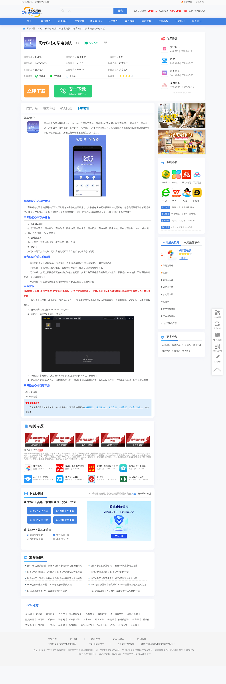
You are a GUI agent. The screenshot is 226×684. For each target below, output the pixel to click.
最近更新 (197, 21)
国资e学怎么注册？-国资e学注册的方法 (110, 572)
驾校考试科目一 (136, 407)
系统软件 (113, 21)
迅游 (192, 207)
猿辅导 (166, 301)
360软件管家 (177, 182)
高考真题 (73, 625)
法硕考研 (123, 407)
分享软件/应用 (144, 493)
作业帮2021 (89, 407)
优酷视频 (192, 214)
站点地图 (141, 639)
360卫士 (166, 182)
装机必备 (163, 21)
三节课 (61, 625)
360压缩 (188, 227)
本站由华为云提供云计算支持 (137, 654)
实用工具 (197, 345)
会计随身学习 (116, 614)
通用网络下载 (36, 538)
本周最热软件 (171, 242)
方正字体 (181, 221)
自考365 (87, 619)
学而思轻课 (185, 250)
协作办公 (186, 351)
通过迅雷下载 (36, 535)
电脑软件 (46, 21)
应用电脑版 (64, 28)
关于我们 (74, 639)
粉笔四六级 (168, 294)
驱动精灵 (186, 182)
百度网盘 (197, 182)
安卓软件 (63, 21)
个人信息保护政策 (125, 644)
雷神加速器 (176, 207)
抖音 (185, 11)
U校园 (134, 625)
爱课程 (146, 619)
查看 (183, 257)
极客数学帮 (132, 614)
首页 (29, 21)
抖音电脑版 (176, 214)
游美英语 (89, 614)
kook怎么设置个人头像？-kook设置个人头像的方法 (115, 591)
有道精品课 (123, 619)
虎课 (112, 625)
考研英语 (29, 625)
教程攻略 (146, 21)
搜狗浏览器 (199, 11)
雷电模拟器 (197, 200)
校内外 (51, 619)
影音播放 (186, 345)
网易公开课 (168, 265)
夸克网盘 (180, 227)
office (173, 227)
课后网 (61, 619)
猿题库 (166, 272)
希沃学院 (113, 407)
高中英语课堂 (75, 614)
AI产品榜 (188, 2)
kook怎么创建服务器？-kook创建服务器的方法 (49, 584)
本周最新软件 (192, 242)
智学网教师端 (169, 309)
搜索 (120, 10)
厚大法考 (123, 625)
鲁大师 (174, 221)
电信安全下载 (40, 511)
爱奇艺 (184, 214)
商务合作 (52, 639)
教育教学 (77, 28)
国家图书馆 (168, 287)
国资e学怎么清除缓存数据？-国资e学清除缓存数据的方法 (54, 565)
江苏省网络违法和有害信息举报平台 (158, 644)
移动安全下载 (40, 520)
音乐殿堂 (50, 614)
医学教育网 (86, 625)
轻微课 (110, 619)
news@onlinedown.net (110, 654)
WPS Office (175, 11)
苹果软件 (79, 21)
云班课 (135, 619)
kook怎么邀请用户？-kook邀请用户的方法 (47, 591)
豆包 (191, 11)
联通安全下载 (66, 520)
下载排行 (180, 21)
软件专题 (130, 21)
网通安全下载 (66, 511)
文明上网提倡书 (96, 644)
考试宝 (41, 625)
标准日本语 (74, 619)
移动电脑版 (96, 21)
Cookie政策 (118, 639)
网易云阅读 (168, 280)
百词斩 (39, 614)
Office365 (152, 11)
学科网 (28, 614)
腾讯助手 (185, 207)
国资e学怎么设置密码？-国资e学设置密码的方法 (114, 565)
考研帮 (41, 619)
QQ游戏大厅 (187, 200)
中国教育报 (101, 625)
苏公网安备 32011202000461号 (137, 650)
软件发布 (200, 2)
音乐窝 (61, 614)
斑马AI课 (99, 619)
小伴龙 (51, 625)
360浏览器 (164, 11)
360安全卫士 (140, 11)
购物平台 (166, 351)
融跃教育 (29, 619)
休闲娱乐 (166, 345)
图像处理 (176, 351)
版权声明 (95, 639)
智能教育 (102, 614)
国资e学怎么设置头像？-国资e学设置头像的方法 (114, 578)
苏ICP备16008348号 (110, 650)
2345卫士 (190, 221)
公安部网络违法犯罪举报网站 (62, 644)
